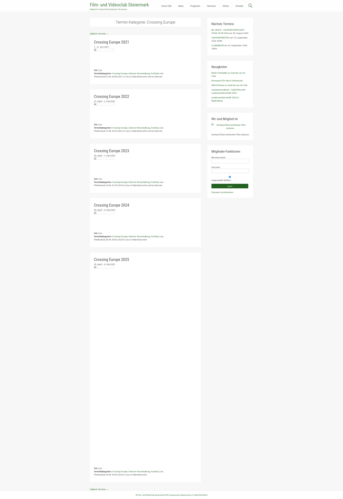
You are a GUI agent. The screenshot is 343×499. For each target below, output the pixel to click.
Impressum (174, 495)
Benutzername (218, 157)
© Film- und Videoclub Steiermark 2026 (152, 495)
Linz (161, 73)
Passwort (215, 167)
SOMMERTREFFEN (220, 37)
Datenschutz (186, 495)
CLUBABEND (217, 45)
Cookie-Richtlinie (200, 495)
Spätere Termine (99, 33)
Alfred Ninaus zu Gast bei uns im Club (229, 85)
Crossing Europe (120, 73)
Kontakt (239, 6)
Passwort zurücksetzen (222, 192)
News (181, 6)
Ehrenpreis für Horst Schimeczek (227, 80)
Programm (195, 6)
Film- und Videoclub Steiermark (119, 5)
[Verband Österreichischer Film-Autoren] (230, 128)
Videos (226, 6)
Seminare (211, 6)
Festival (155, 73)
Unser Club (166, 6)
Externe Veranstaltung (139, 73)
